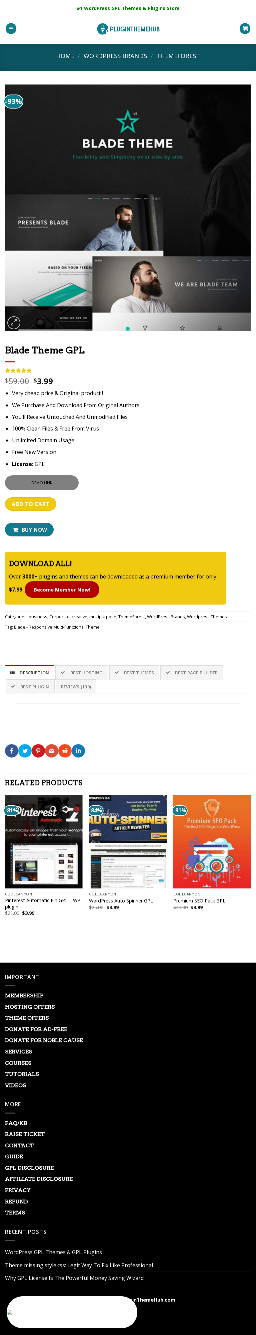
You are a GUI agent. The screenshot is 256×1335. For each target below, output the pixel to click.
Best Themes (139, 673)
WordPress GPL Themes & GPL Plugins (53, 1252)
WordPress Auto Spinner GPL (121, 901)
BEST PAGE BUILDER (196, 673)
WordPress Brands (115, 55)
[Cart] (245, 28)
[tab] (29, 672)
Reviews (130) (76, 687)
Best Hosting (86, 673)
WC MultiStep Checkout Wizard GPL (86, 1313)
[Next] (251, 867)
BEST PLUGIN (34, 687)
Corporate (59, 617)
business (38, 617)
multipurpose (102, 617)
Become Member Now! (62, 589)
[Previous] (5, 867)
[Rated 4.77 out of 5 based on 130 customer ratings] (128, 370)
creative (79, 617)
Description (34, 673)
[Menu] (11, 28)
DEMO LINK (41, 483)
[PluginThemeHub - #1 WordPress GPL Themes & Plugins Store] (128, 28)
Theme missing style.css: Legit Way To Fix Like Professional (79, 1265)
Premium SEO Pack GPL (199, 901)
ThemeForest (178, 55)
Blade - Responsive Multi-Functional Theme (57, 627)
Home (65, 55)
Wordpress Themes (207, 617)
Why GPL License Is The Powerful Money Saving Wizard (74, 1278)
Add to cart (30, 504)
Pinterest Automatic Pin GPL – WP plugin (42, 903)
